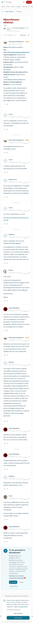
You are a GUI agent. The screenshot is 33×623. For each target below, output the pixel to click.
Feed (8, 6)
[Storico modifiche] (29, 116)
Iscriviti (14, 582)
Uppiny (19, 6)
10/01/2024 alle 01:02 (15, 237)
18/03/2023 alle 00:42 (15, 44)
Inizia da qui (25, 6)
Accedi (29, 2)
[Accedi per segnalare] (4, 104)
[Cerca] (23, 2)
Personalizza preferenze (13, 609)
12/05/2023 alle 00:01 (15, 142)
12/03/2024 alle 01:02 (15, 456)
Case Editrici (9, 11)
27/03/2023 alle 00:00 (15, 117)
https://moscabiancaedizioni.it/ (18, 52)
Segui (24, 35)
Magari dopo (14, 586)
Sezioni (13, 6)
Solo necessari (18, 613)
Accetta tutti (18, 618)
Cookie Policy (23, 606)
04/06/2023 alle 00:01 (15, 210)
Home (3, 6)
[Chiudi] (29, 549)
